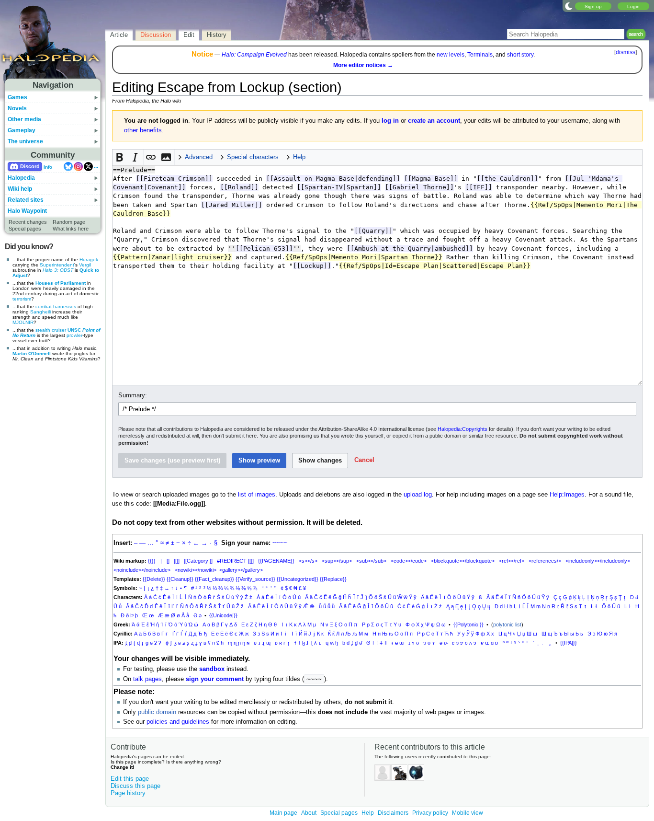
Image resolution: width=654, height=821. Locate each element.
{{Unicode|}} (223, 615)
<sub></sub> (371, 561)
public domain (157, 712)
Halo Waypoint (27, 211)
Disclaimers (393, 812)
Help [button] (299, 157)
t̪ (126, 643)
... (96, 166)
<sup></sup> (337, 561)
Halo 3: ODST (58, 270)
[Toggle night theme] (569, 6)
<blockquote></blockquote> (463, 561)
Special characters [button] (253, 157)
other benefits (143, 130)
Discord (30, 166)
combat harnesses (55, 306)
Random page (69, 222)
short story (520, 54)
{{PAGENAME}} (276, 561)
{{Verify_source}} (255, 579)
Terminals (480, 54)
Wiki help (20, 188)
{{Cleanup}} (180, 579)
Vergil (85, 264)
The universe (25, 141)
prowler (74, 335)
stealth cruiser (50, 330)
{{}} (152, 561)
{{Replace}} (333, 579)
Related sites (26, 200)
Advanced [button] (199, 157)
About (308, 812)
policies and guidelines (178, 721)
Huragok (88, 259)
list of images (256, 494)
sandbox (212, 669)
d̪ (130, 643)
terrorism (21, 298)
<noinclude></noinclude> (141, 570)
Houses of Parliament (60, 283)
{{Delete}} (154, 579)
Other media (24, 119)
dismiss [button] (625, 52)
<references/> (545, 561)
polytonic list (507, 624)
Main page (283, 812)
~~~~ (280, 543)
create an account (434, 120)
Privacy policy (430, 812)
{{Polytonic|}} (468, 624)
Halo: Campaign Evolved (254, 54)
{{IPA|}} (568, 643)
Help (367, 812)
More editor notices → (363, 65)
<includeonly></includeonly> (597, 561)
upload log (418, 494)
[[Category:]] (198, 561)
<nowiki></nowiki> (195, 570)
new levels (450, 54)
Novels (17, 108)
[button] (120, 157)
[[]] (177, 561)
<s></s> (308, 561)
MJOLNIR (23, 322)
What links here (71, 228)
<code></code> (409, 561)
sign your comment (215, 679)
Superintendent (57, 264)
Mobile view (467, 812)
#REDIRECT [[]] (235, 561)
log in (390, 120)
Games (17, 97)
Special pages (25, 228)
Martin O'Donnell (31, 353)
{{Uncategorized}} (297, 579)
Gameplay (21, 130)
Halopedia (21, 177)
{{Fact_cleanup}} (214, 579)
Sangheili (40, 311)
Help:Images (567, 494)
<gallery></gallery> (241, 570)
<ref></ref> (511, 561)
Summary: (132, 395)
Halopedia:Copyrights (462, 429)
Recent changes (28, 222)
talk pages (147, 679)
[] (168, 561)
